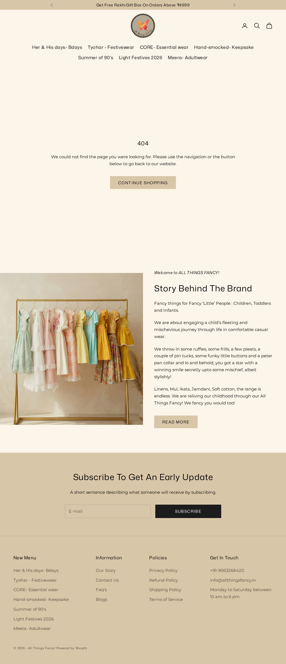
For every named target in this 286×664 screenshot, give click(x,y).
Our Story (106, 570)
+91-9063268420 (227, 570)
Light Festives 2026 (140, 57)
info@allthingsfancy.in (233, 580)
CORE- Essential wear (164, 47)
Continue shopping (143, 182)
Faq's (101, 589)
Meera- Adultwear (188, 57)
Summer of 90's (95, 57)
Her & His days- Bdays (57, 47)
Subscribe (188, 511)
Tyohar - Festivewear (111, 47)
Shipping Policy (165, 589)
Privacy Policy (163, 570)
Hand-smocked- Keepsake (224, 47)
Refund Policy (163, 580)
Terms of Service (166, 599)
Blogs (101, 599)
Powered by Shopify (71, 648)
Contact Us (107, 580)
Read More (176, 422)
